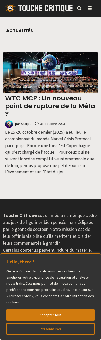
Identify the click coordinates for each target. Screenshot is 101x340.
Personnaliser (50, 329)
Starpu (26, 123)
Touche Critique (45, 8)
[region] (50, 296)
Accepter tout (50, 315)
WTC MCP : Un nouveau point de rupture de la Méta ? (50, 106)
